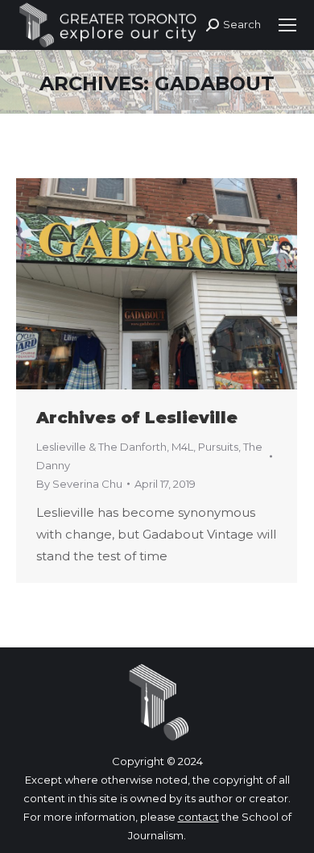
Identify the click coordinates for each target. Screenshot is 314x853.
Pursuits (218, 446)
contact (198, 816)
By (79, 483)
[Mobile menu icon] (287, 25)
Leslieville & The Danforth (101, 446)
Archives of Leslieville (137, 417)
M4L (182, 446)
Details (178, 284)
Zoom (135, 284)
